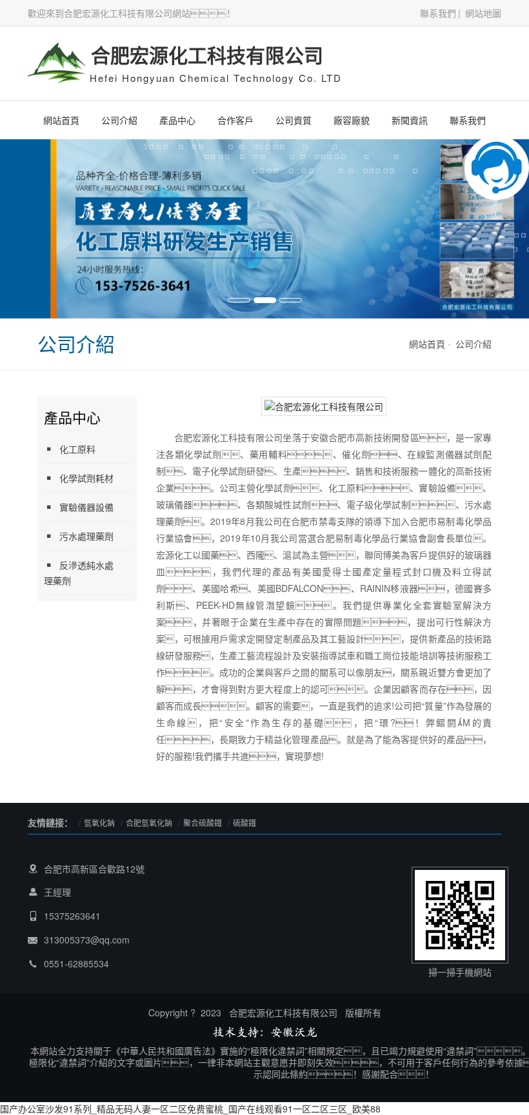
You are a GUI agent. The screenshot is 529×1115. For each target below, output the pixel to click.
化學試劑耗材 (86, 477)
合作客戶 (235, 119)
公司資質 (293, 119)
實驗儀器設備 (86, 506)
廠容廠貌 (352, 119)
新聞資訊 (410, 119)
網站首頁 (61, 119)
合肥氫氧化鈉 (149, 822)
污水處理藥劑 (86, 535)
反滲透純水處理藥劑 (79, 572)
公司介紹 (119, 119)
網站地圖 (483, 12)
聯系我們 (438, 12)
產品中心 (177, 119)
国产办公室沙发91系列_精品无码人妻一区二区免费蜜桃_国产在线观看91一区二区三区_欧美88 (190, 1108)
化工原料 (77, 448)
